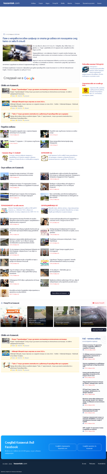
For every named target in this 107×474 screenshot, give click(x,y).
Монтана (14, 471)
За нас (84, 464)
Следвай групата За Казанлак (89, 447)
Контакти (101, 464)
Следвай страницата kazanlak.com (62, 447)
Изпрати (99, 303)
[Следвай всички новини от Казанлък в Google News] (19, 77)
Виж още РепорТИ (98, 330)
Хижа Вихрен (19, 471)
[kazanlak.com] (20, 464)
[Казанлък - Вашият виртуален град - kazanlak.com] (12, 3)
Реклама (92, 464)
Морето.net (8, 471)
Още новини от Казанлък (59, 293)
